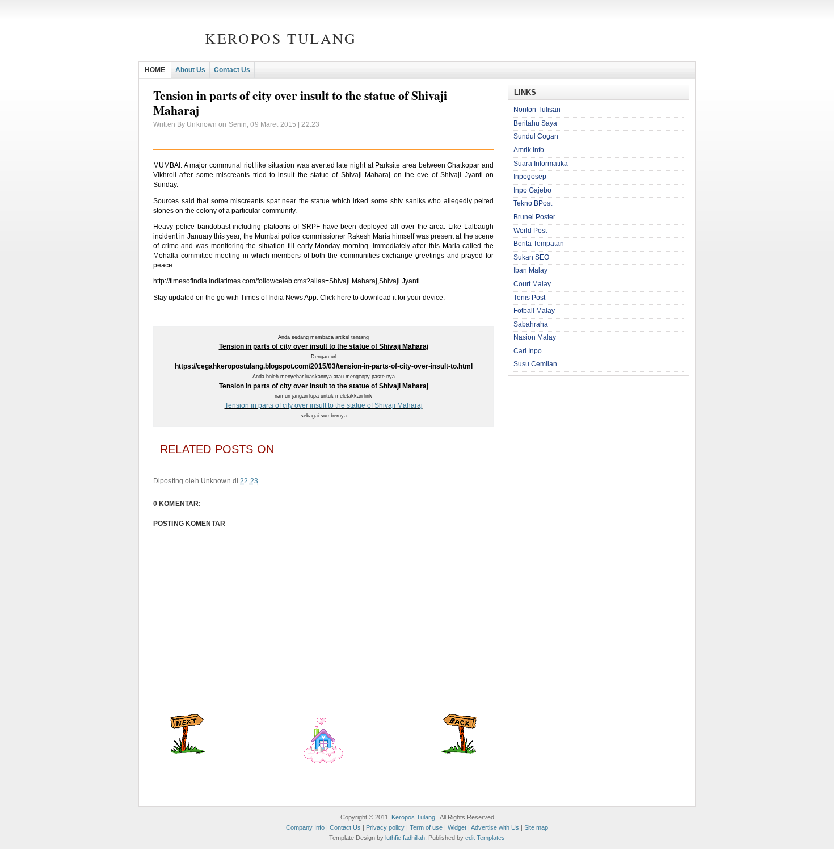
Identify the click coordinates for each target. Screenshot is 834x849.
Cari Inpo (527, 351)
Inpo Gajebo (532, 190)
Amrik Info (528, 150)
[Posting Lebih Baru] (187, 751)
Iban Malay (530, 270)
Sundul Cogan (535, 136)
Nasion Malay (534, 337)
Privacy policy (385, 827)
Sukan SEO (531, 257)
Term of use (426, 827)
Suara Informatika (540, 164)
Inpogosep (529, 177)
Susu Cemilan (535, 364)
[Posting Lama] (459, 751)
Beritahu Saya (535, 123)
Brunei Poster (534, 217)
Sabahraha (530, 324)
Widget (457, 827)
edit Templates (485, 837)
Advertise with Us (495, 827)
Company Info (305, 827)
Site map (536, 827)
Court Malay (532, 284)
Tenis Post (529, 298)
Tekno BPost (532, 203)
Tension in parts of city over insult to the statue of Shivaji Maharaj (324, 405)
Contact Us (232, 70)
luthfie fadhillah (405, 837)
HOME (155, 70)
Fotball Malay (534, 311)
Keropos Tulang (280, 38)
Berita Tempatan (538, 244)
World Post (530, 231)
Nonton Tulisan (537, 110)
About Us (190, 70)
